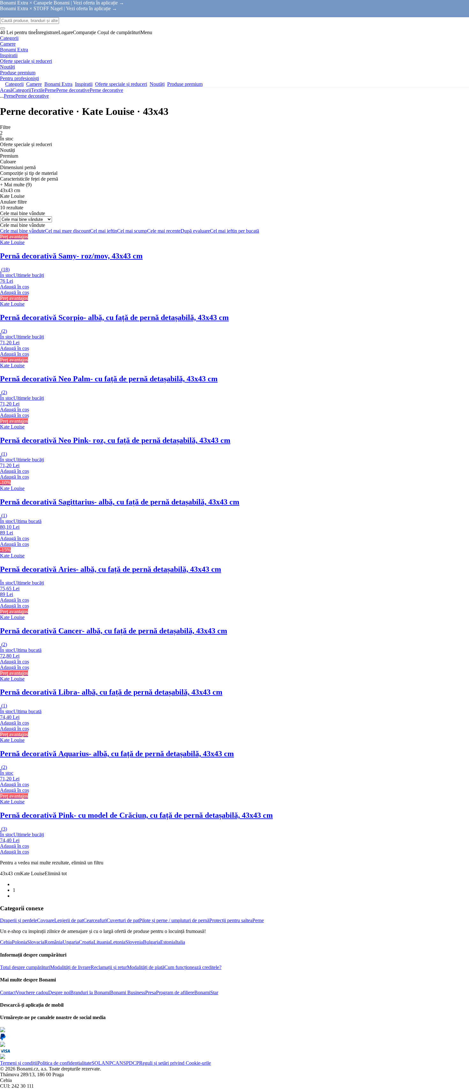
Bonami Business (127, 992)
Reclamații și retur (109, 967)
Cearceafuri (95, 920)
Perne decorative (106, 90)
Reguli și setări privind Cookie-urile (175, 1063)
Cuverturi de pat (123, 920)
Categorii (21, 90)
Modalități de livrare (70, 967)
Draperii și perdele (18, 920)
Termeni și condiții (18, 1063)
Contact (8, 992)
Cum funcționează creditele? (192, 967)
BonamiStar (206, 992)
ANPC (108, 1063)
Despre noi (59, 992)
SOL (96, 1063)
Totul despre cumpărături (25, 967)
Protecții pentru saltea (230, 920)
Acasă (6, 90)
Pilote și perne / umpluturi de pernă (174, 920)
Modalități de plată (145, 967)
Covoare (45, 920)
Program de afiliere (175, 992)
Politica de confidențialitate (64, 1063)
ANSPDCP (127, 1063)
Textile (38, 90)
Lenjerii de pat (68, 920)
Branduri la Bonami (90, 992)
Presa (150, 992)
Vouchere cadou (32, 992)
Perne (50, 90)
